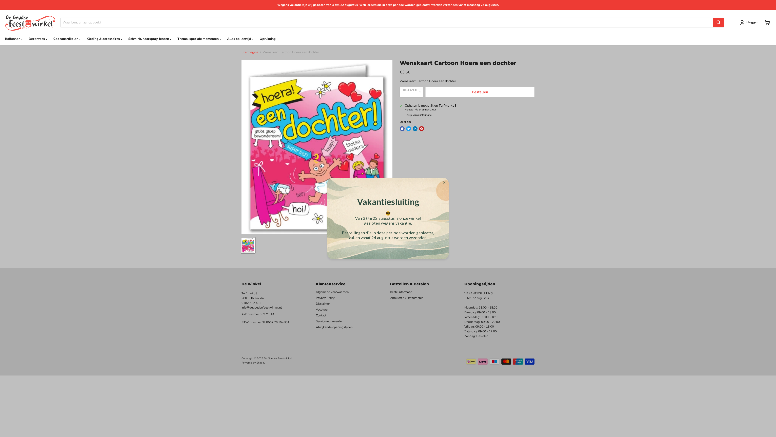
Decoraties (37, 39)
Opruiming (268, 39)
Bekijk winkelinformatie (418, 115)
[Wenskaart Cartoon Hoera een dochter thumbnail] (248, 245)
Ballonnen (13, 39)
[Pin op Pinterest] (421, 128)
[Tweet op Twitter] (408, 128)
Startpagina (249, 52)
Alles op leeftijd (239, 39)
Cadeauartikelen (66, 39)
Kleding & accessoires (104, 39)
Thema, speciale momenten (198, 39)
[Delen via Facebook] (402, 128)
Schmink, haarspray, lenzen (149, 39)
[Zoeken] (718, 22)
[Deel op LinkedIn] (415, 128)
